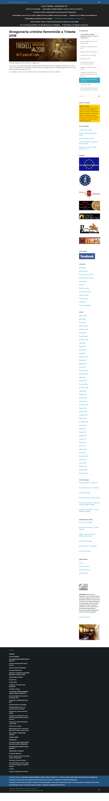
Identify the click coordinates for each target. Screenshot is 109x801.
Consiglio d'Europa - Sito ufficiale (89, 488)
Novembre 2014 (83, 473)
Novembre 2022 (83, 357)
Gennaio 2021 (83, 380)
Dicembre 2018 (83, 415)
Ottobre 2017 (83, 439)
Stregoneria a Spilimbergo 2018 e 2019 (75, 25)
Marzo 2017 (82, 446)
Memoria (81, 285)
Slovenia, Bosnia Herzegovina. (17, 667)
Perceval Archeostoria (15, 670)
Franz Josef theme (28, 790)
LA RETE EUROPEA (14, 656)
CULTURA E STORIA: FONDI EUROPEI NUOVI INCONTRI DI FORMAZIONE (54, 12)
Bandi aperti (82, 267)
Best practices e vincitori (86, 274)
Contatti (11, 769)
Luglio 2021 (82, 377)
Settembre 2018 (83, 422)
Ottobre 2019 (83, 401)
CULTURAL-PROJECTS (54, 6)
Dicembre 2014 (83, 470)
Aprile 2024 (82, 346)
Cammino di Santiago (86, 541)
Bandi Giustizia (83, 271)
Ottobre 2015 (83, 459)
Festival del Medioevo (15, 753)
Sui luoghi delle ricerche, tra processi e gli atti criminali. (40, 25)
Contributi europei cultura (86, 278)
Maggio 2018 (82, 435)
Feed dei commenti (84, 569)
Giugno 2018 (82, 432)
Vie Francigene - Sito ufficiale (88, 546)
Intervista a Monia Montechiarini (88, 52)
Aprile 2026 (82, 319)
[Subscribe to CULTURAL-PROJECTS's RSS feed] (99, 2)
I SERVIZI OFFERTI (14, 737)
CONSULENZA (13, 740)
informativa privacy (85, 121)
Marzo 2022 (82, 367)
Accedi (81, 563)
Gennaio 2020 (83, 398)
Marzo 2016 (82, 452)
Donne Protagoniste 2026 (86, 138)
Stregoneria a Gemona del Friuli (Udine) (38, 18)
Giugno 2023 (82, 350)
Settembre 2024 (83, 339)
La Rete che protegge (85, 130)
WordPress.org (83, 573)
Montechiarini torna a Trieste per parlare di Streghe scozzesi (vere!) (54, 22)
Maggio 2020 (82, 394)
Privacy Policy (13, 682)
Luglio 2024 (82, 343)
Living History (83, 281)
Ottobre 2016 (83, 449)
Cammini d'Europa (85, 551)
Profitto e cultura (84, 288)
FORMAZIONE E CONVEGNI (16, 751)
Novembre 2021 (83, 370)
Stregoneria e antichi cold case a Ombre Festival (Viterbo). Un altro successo (39, 15)
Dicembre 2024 (83, 336)
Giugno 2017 (82, 442)
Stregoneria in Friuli (85, 58)
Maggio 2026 (82, 315)
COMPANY (12, 654)
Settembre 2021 (83, 374)
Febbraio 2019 (83, 411)
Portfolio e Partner (33, 9)
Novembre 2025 (83, 329)
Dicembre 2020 (83, 384)
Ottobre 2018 (83, 418)
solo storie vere (83, 298)
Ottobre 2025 (83, 333)
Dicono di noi (12, 679)
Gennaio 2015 (83, 466)
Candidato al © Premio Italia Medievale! (83, 15)
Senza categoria (83, 295)
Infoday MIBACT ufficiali (16, 677)
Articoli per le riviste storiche (17, 760)
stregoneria (82, 302)
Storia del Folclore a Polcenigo (88, 55)
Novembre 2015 (83, 456)
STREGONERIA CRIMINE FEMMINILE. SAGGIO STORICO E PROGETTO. (62, 9)
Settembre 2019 (83, 404)
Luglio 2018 (82, 428)
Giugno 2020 (82, 391)
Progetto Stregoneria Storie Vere (18, 771)
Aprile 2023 (82, 353)
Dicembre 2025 (83, 326)
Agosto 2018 (82, 425)
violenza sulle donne (85, 305)
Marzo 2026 (82, 322)
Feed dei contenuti (84, 566)
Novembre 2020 (83, 387)
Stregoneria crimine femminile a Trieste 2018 (69, 18)
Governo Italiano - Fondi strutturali (90, 498)
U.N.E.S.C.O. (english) (86, 522)
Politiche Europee (85, 493)
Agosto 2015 (82, 463)
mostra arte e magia (85, 84)
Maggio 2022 (82, 363)
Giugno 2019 (82, 408)
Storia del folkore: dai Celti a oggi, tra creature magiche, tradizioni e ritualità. (19, 764)
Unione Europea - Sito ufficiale (88, 482)
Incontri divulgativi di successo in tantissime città (88, 42)
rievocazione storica (85, 291)
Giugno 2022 (82, 360)
